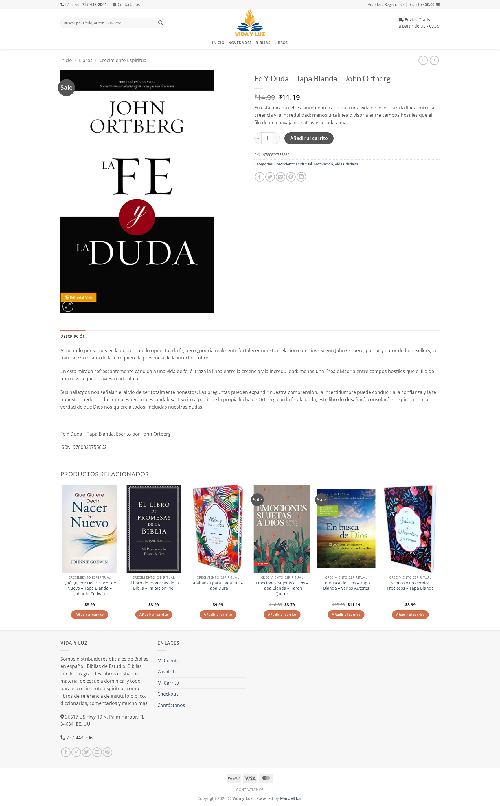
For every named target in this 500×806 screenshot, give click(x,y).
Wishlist (165, 671)
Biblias (262, 42)
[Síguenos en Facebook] (66, 752)
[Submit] (161, 23)
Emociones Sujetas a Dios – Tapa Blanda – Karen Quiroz (282, 588)
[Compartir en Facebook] (259, 177)
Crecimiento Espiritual (123, 60)
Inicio (218, 42)
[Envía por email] (280, 177)
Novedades (239, 42)
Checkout (167, 694)
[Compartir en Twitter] (270, 177)
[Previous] (60, 557)
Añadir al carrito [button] (90, 614)
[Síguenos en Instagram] (76, 752)
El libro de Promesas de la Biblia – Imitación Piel (153, 585)
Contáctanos (129, 4)
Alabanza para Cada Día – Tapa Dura (218, 585)
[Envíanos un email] (97, 752)
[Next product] (422, 60)
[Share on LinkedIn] (301, 177)
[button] (425, 4)
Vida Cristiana (346, 164)
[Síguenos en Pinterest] (107, 752)
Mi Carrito (168, 683)
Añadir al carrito (309, 138)
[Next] (439, 557)
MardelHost (291, 798)
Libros (281, 42)
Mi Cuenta (168, 660)
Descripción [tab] (73, 336)
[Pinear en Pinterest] (291, 177)
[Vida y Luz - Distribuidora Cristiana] (250, 23)
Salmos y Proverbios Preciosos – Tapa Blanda (410, 585)
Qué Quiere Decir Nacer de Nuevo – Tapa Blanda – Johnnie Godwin (89, 588)
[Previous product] (434, 60)
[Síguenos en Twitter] (86, 752)
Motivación (323, 164)
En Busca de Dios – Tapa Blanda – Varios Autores (346, 585)
